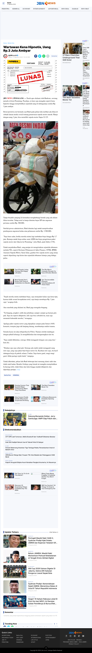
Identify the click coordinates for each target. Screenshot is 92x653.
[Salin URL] (47, 56)
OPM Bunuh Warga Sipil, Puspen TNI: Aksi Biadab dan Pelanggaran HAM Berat (30, 456)
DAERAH (75, 9)
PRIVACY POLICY (74, 644)
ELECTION (49, 635)
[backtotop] (46, 648)
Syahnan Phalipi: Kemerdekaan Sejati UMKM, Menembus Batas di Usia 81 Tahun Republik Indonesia (42, 586)
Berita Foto (7, 375)
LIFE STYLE (34, 640)
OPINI (47, 640)
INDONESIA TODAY (7, 637)
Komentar (54, 56)
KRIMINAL (16, 9)
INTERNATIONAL (36, 637)
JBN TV (4, 640)
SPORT (33, 642)
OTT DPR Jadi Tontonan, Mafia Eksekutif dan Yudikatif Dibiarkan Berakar (30, 437)
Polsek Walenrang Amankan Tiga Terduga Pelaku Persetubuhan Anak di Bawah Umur (29, 448)
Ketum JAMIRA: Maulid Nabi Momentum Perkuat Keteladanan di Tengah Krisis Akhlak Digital (42, 555)
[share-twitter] (39, 56)
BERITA (31, 536)
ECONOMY (26, 9)
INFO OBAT (85, 9)
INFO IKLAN (71, 640)
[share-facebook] (35, 56)
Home (5, 43)
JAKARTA (31, 566)
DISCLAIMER (82, 642)
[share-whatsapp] (43, 56)
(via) (18, 369)
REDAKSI (79, 640)
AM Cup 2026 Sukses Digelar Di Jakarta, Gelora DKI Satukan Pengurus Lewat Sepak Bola (41, 570)
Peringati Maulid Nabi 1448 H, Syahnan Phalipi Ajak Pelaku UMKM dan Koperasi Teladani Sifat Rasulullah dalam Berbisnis (43, 540)
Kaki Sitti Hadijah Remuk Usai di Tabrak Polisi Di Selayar (24, 442)
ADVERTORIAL (53, 9)
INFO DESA (65, 9)
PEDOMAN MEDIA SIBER (70, 642)
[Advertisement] (46, 25)
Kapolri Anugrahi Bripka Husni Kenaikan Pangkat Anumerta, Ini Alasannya (30, 462)
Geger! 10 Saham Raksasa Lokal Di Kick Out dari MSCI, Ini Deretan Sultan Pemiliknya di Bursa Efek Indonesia (42, 601)
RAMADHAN (19, 642)
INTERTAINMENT (39, 9)
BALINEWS (32, 596)
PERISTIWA (5, 9)
